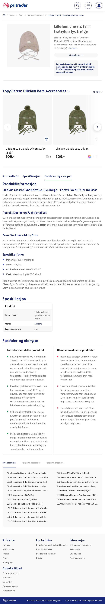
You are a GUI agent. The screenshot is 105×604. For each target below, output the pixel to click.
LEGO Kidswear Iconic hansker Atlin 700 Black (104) (77, 499)
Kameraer (7, 578)
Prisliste (40, 558)
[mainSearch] (77, 5)
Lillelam (38, 324)
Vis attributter (75, 55)
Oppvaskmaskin (10, 586)
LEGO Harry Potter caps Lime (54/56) (74, 491)
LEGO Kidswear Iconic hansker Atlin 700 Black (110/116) (77, 504)
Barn (21, 15)
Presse (6, 554)
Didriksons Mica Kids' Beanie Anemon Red (27, 482)
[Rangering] (46, 139)
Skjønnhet (7, 582)
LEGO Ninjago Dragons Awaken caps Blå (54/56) (77, 495)
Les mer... (73, 48)
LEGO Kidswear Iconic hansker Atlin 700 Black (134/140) (27, 513)
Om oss (6, 545)
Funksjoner (8, 562)
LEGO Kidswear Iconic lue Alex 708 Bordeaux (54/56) (27, 521)
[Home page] (15, 5)
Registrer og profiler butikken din (51, 545)
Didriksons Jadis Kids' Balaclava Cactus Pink (27, 477)
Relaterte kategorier (31, 463)
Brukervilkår (75, 554)
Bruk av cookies (77, 558)
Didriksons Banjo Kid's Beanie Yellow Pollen (77, 482)
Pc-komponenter (11, 573)
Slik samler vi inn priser (80, 545)
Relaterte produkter (55, 463)
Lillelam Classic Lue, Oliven (72, 148)
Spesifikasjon (32, 176)
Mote (11, 15)
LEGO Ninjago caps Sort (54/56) (22, 499)
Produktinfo (11, 176)
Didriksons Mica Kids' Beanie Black (73, 473)
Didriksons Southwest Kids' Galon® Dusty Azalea (77, 477)
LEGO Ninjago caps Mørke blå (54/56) (24, 504)
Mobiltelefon (9, 591)
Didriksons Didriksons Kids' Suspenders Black (27, 473)
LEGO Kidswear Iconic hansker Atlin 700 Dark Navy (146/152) (27, 517)
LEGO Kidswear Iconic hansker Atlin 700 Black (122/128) (27, 508)
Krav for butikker (44, 549)
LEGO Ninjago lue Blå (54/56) (20, 495)
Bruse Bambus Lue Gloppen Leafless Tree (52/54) (77, 486)
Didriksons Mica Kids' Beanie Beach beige (26, 486)
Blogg (5, 558)
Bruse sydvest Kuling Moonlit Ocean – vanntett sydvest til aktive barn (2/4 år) (27, 491)
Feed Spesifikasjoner (45, 554)
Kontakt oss (8, 549)
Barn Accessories (35, 15)
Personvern (75, 549)
